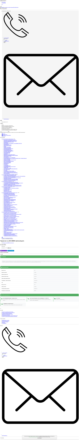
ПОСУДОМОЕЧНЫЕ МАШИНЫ (9, 161)
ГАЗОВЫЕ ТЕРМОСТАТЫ (8, 189)
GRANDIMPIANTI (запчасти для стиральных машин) (11, 216)
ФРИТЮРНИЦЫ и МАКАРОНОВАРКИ (10, 171)
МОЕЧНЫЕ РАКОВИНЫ (7, 178)
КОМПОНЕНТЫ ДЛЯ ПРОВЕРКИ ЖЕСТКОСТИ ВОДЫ (12, 177)
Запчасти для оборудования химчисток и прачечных (9, 316)
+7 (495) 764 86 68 (4, 352)
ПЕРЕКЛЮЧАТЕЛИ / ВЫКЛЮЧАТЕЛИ (10, 199)
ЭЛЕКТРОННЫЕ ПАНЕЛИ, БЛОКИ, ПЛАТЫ (10, 233)
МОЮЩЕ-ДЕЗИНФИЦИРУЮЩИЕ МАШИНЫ (11, 155)
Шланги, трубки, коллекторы (8, 232)
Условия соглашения (5, 321)
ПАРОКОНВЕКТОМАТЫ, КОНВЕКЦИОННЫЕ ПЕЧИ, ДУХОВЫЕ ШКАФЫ (15, 158)
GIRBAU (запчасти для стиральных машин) (10, 215)
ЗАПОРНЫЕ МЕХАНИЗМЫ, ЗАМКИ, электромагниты (12, 223)
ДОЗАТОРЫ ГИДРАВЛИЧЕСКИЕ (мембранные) (11, 182)
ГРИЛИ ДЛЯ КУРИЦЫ (7, 147)
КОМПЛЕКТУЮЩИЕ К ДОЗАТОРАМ (9, 184)
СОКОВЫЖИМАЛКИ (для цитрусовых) (10, 166)
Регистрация (4, 2)
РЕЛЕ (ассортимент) (7, 203)
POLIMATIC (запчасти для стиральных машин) (10, 218)
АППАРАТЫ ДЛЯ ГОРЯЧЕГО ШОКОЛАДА (10, 140)
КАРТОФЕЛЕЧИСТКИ (7, 149)
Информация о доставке (5, 320)
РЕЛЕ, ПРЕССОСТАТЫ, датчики (9, 227)
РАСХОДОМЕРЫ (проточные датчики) (9, 202)
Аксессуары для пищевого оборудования (10, 139)
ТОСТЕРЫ (5, 170)
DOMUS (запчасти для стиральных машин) (10, 213)
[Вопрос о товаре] (0, 254)
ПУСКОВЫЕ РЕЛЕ (7, 201)
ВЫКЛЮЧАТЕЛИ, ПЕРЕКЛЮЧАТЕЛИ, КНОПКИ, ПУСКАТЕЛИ (13, 222)
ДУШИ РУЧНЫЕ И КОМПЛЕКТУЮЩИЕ (10, 175)
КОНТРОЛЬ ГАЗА (6, 190)
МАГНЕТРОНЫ (6, 196)
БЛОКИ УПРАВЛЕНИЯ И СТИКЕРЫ (9, 194)
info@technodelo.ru (4, 435)
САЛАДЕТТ (6, 164)
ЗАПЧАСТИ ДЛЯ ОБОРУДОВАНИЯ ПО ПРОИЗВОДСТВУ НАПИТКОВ (14, 176)
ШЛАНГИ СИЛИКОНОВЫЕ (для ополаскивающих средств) (12, 185)
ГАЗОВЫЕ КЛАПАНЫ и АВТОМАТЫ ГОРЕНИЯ (11, 188)
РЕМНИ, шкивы (6, 228)
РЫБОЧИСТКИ (6, 163)
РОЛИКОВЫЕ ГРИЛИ (7, 162)
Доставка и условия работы (7, 135)
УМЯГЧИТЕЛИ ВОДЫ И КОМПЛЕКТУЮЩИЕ (11, 179)
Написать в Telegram (10, 250)
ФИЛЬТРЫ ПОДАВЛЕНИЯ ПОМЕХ (9, 206)
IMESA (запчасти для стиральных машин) (10, 217)
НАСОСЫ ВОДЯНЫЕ (7, 225)
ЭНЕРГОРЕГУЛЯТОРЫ (7, 210)
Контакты (3, 322)
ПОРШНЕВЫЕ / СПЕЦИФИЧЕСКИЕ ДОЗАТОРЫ (11, 183)
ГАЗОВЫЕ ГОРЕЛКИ (7, 187)
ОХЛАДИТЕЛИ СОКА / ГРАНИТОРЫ (9, 157)
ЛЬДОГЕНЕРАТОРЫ (7, 152)
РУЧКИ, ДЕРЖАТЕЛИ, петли (8, 229)
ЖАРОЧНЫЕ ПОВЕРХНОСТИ (8, 148)
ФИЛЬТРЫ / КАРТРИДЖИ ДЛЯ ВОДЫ (9, 180)
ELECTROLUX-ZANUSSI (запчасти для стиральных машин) (12, 214)
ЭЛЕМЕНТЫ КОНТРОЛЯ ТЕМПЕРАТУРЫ (10, 235)
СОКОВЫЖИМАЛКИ (7, 165)
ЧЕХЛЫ (5, 231)
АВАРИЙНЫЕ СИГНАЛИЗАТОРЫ (9, 193)
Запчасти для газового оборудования (7, 186)
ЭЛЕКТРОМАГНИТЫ (7, 208)
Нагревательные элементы (6, 314)
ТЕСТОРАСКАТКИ (7, 169)
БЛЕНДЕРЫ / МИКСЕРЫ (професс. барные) (10, 141)
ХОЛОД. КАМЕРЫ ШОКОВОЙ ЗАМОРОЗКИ (10, 172)
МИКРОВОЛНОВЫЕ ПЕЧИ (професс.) (9, 154)
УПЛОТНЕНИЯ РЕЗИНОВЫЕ (8, 230)
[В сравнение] (2, 254)
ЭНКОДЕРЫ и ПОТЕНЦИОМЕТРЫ (9, 211)
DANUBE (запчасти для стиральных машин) (10, 212)
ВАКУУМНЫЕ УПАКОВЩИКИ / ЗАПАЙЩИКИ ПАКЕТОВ (13, 143)
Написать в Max (4, 250)
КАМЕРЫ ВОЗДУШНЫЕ (7, 224)
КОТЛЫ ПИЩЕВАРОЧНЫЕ (8, 150)
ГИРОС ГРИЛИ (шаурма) (7, 145)
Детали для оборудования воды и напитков (8, 174)
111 (2, 4)
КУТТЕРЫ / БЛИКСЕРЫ (7, 151)
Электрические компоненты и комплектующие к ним (9, 192)
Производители (5, 134)
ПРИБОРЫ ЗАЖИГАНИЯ (7, 191)
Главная (4, 133)
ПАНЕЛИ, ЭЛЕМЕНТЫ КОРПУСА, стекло (10, 226)
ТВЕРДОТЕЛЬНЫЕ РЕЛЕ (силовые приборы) (10, 204)
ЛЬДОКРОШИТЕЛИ (7, 153)
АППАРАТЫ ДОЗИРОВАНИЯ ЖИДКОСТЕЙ (10, 221)
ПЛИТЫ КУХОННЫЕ (7, 160)
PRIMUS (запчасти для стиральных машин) (10, 219)
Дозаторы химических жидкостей (7, 181)
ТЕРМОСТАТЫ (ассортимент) (8, 205)
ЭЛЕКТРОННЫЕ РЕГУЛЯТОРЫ (8, 209)
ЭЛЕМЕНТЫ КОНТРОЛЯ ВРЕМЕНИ (9, 234)
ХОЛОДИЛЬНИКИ (7, 173)
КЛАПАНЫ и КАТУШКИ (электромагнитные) (10, 195)
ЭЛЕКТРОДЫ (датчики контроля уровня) (10, 207)
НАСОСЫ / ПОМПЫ (7, 198)
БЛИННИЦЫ (6, 142)
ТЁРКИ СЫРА (6, 167)
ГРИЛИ (5, 146)
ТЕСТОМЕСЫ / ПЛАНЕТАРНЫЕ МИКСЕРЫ (10, 168)
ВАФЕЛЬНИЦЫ (6, 144)
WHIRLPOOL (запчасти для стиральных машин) (11, 220)
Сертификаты (4, 323)
